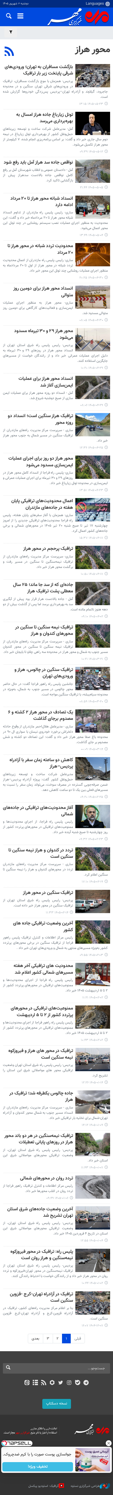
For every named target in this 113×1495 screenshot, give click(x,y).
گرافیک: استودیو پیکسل (43, 1486)
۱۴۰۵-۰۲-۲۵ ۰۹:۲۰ (91, 797)
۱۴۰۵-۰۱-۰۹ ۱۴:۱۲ (92, 1125)
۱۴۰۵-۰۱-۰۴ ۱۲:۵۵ (92, 1240)
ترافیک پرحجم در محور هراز (48, 549)
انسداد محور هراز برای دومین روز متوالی (43, 292)
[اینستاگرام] (69, 1383)
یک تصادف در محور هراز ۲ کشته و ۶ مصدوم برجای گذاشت (40, 715)
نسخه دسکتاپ (56, 1404)
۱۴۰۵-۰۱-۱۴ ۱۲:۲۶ (92, 1082)
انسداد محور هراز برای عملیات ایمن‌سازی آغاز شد (46, 382)
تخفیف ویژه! (38, 1467)
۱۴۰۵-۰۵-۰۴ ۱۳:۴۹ (91, 235)
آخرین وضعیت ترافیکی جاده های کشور (43, 927)
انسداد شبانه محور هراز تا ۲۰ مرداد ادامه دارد (41, 202)
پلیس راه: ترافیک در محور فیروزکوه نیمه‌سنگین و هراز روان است (41, 1255)
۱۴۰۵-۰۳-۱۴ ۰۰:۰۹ (92, 749)
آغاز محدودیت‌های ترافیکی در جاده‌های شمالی (38, 811)
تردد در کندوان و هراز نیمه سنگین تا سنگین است (40, 853)
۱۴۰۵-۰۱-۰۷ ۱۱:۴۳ (92, 1167)
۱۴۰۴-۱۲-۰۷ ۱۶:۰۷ (92, 1325)
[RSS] (9, 52)
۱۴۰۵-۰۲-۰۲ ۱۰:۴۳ (92, 1040)
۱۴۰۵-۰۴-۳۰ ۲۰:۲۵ (91, 277)
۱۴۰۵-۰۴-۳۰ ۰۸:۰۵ (91, 320)
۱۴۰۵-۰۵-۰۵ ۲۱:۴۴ (91, 187)
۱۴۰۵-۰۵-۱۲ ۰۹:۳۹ (91, 151)
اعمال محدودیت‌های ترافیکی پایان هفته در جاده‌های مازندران (42, 504)
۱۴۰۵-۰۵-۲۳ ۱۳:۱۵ (91, 104)
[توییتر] (60, 1383)
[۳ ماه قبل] (92, 768)
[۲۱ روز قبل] (92, 123)
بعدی (35, 1339)
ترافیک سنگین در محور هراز (48, 893)
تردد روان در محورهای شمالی (46, 1178)
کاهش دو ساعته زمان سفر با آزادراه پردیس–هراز (41, 763)
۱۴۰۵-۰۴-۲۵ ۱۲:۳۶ (91, 447)
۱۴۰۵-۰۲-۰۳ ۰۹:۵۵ (91, 955)
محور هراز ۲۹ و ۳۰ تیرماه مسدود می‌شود (43, 334)
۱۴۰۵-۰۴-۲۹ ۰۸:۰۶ (91, 405)
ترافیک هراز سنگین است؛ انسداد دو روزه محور (40, 419)
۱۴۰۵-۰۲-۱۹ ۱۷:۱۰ (92, 881)
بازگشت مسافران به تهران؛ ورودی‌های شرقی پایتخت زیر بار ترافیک (39, 70)
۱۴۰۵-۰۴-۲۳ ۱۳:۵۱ (91, 490)
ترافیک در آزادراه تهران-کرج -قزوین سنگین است (41, 1297)
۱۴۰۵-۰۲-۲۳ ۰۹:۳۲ (91, 839)
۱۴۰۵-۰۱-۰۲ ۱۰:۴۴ (92, 1283)
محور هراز (92, 49)
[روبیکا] (52, 1383)
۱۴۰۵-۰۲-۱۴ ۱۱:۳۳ (57, 912)
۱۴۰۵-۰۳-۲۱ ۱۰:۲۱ (92, 659)
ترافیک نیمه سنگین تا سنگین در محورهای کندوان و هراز (44, 630)
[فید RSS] (44, 1383)
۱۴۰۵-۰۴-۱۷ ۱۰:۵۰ (92, 574)
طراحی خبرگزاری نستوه (85, 1486)
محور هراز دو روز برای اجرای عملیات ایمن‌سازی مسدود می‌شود (40, 462)
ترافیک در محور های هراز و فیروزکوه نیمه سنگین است (40, 1054)
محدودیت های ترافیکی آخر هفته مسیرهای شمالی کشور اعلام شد (43, 969)
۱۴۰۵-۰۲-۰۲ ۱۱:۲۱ (92, 997)
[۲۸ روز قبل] (92, 171)
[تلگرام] (86, 1383)
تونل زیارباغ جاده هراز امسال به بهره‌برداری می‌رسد (44, 118)
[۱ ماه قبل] (92, 254)
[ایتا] (26, 1383)
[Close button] (109, 1443)
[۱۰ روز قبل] (92, 75)
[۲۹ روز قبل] (92, 207)
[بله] (77, 1383)
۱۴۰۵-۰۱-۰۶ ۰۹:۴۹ (57, 1198)
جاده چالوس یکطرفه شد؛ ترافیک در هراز (41, 1096)
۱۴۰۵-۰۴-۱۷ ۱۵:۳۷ (91, 538)
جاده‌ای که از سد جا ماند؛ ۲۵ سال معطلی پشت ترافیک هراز (43, 588)
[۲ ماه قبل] (92, 593)
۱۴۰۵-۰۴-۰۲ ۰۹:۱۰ (92, 616)
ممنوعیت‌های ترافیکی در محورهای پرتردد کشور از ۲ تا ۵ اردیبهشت (42, 1011)
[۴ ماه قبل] (92, 932)
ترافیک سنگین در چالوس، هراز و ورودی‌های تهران (43, 673)
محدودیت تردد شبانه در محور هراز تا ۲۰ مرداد (40, 249)
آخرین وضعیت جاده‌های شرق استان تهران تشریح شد (40, 1212)
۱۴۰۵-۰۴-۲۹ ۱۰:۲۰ (92, 368)
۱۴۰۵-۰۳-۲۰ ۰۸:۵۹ (91, 701)
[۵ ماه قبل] (92, 1260)
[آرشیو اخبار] (35, 1383)
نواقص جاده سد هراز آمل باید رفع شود (38, 163)
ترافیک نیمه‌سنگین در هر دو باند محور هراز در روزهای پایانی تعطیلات (38, 1139)
